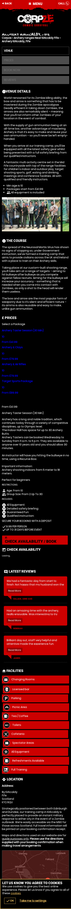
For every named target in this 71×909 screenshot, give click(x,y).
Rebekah (18, 628)
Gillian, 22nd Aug (22, 599)
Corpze (7, 38)
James (16, 658)
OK (10, 901)
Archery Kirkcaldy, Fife (16, 41)
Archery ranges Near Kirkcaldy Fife (36, 38)
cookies (16, 893)
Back (8, 3)
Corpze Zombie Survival (35, 20)
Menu (37, 4)
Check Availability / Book (30, 540)
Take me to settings (33, 901)
